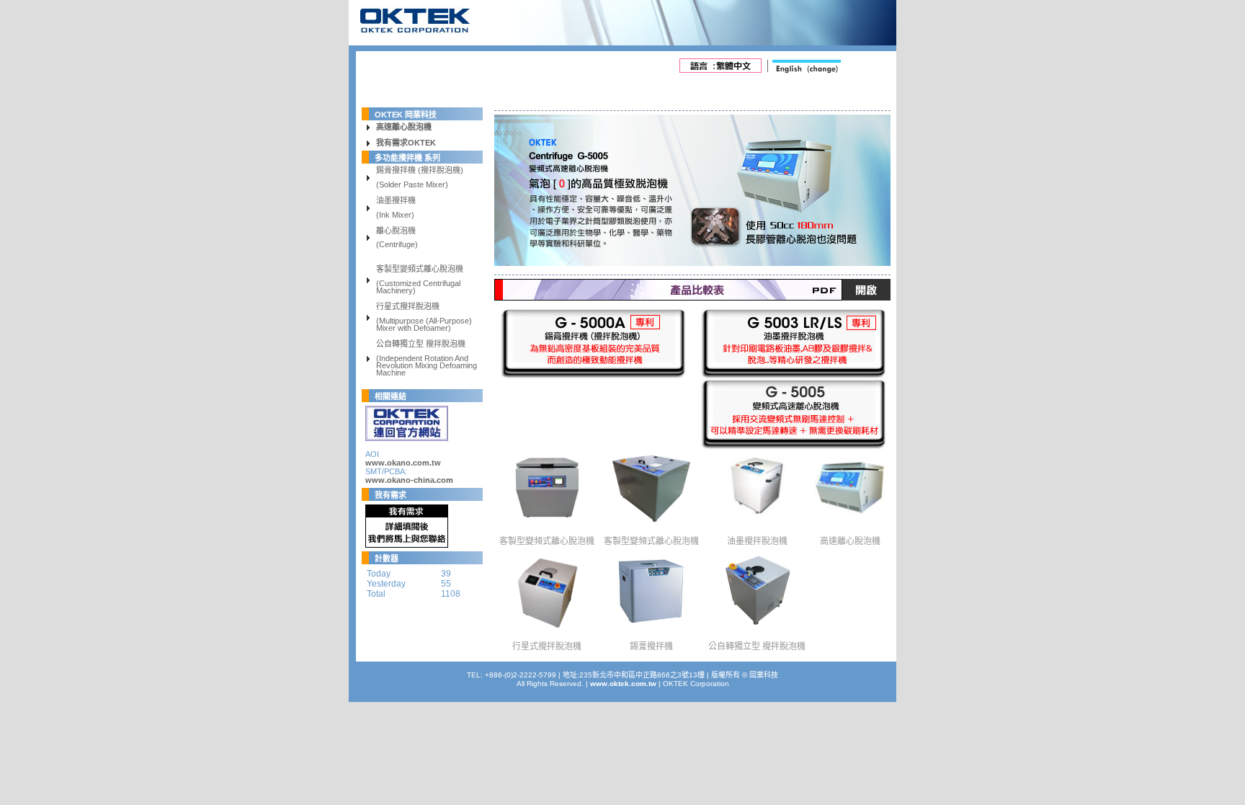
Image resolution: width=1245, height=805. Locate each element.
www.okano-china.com (409, 480)
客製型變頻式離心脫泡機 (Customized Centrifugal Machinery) (419, 280)
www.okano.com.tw (403, 462)
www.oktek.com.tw (623, 684)
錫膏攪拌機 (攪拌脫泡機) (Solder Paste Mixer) (419, 178)
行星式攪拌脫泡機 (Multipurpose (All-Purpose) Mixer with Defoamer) (424, 317)
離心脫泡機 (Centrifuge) (397, 238)
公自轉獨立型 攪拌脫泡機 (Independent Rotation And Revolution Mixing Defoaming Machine (426, 359)
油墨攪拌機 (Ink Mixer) (396, 208)
